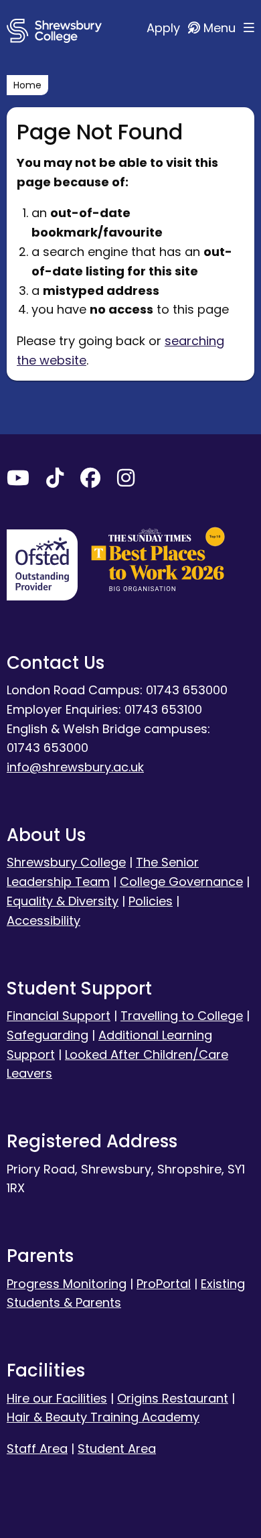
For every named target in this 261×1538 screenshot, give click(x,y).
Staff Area (37, 1448)
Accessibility (43, 920)
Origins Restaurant (172, 1398)
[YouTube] (18, 480)
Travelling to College (181, 1015)
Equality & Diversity (62, 901)
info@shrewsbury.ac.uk (75, 767)
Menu (221, 27)
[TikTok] (55, 480)
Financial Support (58, 1015)
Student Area (117, 1448)
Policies (150, 901)
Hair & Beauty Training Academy (103, 1417)
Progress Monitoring (66, 1283)
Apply (165, 27)
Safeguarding (47, 1035)
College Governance (181, 881)
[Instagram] (126, 480)
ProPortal (164, 1283)
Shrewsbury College (66, 862)
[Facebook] (90, 480)
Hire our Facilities (57, 1398)
